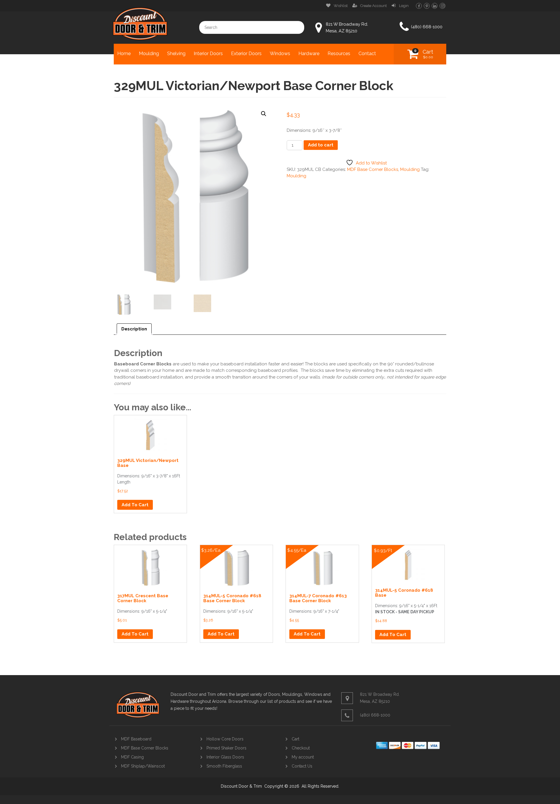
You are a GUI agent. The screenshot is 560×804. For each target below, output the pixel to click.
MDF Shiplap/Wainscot (143, 766)
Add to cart (320, 145)
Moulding (149, 53)
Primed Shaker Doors (226, 748)
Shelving (176, 53)
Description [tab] (134, 329)
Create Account (373, 5)
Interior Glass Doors (225, 757)
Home (124, 53)
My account (303, 757)
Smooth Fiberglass (224, 766)
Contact (367, 53)
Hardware (308, 53)
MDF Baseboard (136, 739)
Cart (428, 54)
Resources (339, 53)
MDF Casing (132, 757)
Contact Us (302, 766)
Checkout (301, 748)
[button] (263, 113)
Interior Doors (208, 53)
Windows (280, 53)
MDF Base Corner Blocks (372, 169)
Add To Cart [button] (135, 504)
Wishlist (341, 5)
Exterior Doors (246, 53)
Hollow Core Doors (225, 739)
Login (404, 5)
